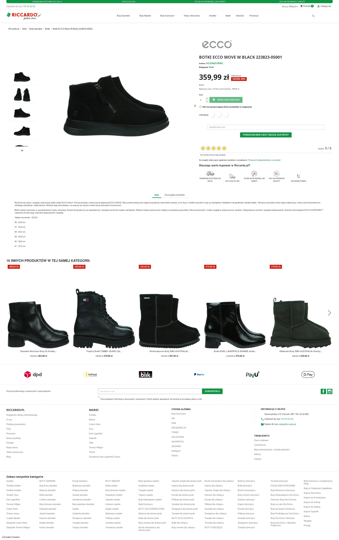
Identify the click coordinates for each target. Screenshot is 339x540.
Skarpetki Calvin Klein (16, 523)
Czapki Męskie (13, 518)
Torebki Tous (12, 495)
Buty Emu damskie (48, 486)
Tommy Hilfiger (96, 447)
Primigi (307, 525)
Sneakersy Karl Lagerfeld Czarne (104, 457)
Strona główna (181, 409)
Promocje (10, 433)
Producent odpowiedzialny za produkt (264, 160)
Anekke (92, 415)
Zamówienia (260, 445)
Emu (91, 429)
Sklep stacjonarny (14, 452)
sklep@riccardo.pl (287, 424)
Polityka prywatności (16, 424)
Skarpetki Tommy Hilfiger (18, 527)
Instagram (329, 391)
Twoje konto (261, 435)
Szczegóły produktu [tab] (175, 195)
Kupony (257, 459)
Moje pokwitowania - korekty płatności (272, 449)
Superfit (92, 438)
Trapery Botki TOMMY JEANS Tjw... (104, 351)
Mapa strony (12, 447)
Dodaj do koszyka (226, 99)
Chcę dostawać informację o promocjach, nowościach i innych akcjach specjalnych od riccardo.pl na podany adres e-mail (151, 399)
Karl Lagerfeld (95, 433)
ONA (173, 423)
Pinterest (225, 114)
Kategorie (176, 451)
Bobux (92, 419)
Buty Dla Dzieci (178, 414)
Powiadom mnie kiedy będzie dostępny (266, 135)
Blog (8, 457)
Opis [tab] (156, 195)
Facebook (323, 391)
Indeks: (202, 63)
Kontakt (10, 443)
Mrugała (307, 521)
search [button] (313, 16)
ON (173, 418)
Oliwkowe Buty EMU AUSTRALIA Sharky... (300, 351)
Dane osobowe (261, 440)
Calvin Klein (95, 424)
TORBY (175, 432)
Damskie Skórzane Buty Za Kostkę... (38, 351)
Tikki (91, 443)
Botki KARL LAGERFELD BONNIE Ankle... (235, 351)
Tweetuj (218, 114)
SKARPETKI (177, 442)
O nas (9, 419)
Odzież (174, 455)
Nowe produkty (13, 438)
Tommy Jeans (12, 513)
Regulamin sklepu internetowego (21, 415)
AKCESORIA (177, 437)
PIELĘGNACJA (178, 428)
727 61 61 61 (29, 6)
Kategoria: (203, 67)
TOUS (92, 452)
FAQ (8, 429)
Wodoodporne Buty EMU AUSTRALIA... (169, 351)
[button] (22, 63)
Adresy (257, 454)
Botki (211, 67)
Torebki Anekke (13, 486)
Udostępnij (212, 114)
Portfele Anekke (13, 490)
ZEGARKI (176, 446)
